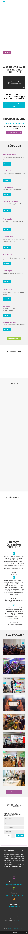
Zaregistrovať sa (13, 338)
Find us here (14, 904)
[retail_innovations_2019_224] (14, 729)
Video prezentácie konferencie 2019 (14, 105)
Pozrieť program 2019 (14, 132)
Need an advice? (14, 882)
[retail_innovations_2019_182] (14, 748)
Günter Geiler (7, 290)
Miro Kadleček (7, 171)
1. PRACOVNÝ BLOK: (14, 123)
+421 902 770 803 (9, 895)
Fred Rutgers (7, 271)
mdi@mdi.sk (17, 920)
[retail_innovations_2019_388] (14, 673)
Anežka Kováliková (9, 155)
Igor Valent (6, 306)
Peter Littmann (8, 187)
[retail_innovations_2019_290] (14, 711)
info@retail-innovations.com (14, 884)
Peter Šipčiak (7, 255)
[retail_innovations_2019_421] (14, 655)
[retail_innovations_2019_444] (14, 785)
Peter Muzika (7, 219)
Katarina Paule (8, 237)
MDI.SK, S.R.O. (9, 928)
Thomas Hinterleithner (11, 201)
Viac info (6, 164)
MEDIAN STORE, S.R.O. (18, 928)
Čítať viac (7, 53)
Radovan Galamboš (9, 322)
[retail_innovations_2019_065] (14, 766)
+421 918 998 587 (19, 895)
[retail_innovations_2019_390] (14, 692)
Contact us (14, 893)
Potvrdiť (20, 835)
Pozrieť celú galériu (13, 792)
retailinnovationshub (14, 906)
